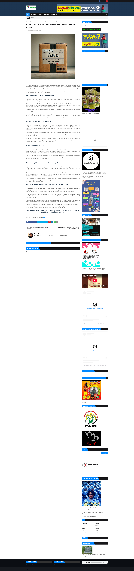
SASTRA (83, 533)
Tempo (31, 21)
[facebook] (99, 1)
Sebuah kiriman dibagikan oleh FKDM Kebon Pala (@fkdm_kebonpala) (99, 323)
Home (27, 1)
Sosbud (83, 527)
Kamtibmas (97, 528)
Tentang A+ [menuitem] (33, 14)
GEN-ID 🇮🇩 (84, 532)
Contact (37, 1)
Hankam (97, 527)
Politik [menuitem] (60, 14)
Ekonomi (97, 525)
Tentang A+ (32, 1)
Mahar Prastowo (30, 30)
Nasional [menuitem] (46, 14)
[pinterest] (107, 1)
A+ (33, 569)
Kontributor (42, 1)
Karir (83, 530)
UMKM (83, 528)
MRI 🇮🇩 (96, 532)
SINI (44, 217)
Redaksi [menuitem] (40, 14)
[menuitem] (28, 14)
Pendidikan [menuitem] (54, 14)
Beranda (28, 21)
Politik (83, 525)
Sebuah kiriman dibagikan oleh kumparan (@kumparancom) (96, 365)
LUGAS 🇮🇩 (97, 530)
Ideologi (97, 523)
